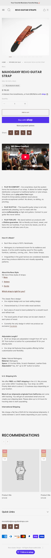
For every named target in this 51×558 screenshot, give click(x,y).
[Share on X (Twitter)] (23, 132)
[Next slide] (7, 441)
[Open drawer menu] (3, 9)
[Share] (10, 132)
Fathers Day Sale (15, 62)
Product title (6, 495)
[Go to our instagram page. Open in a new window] (10, 526)
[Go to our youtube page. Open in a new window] (16, 526)
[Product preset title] (20, 470)
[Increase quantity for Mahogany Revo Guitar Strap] (25, 103)
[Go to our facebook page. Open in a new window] (4, 526)
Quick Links (8, 512)
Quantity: (5, 99)
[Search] (9, 9)
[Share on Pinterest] (29, 132)
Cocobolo (13, 326)
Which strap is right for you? (13, 291)
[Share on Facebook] (16, 132)
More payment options (25, 126)
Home (4, 62)
